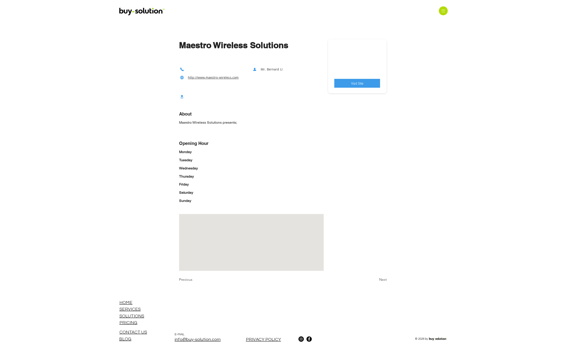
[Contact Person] (255, 69)
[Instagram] (301, 339)
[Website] (182, 77)
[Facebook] (309, 339)
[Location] (182, 96)
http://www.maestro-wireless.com (213, 77)
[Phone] (182, 69)
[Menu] (443, 10)
